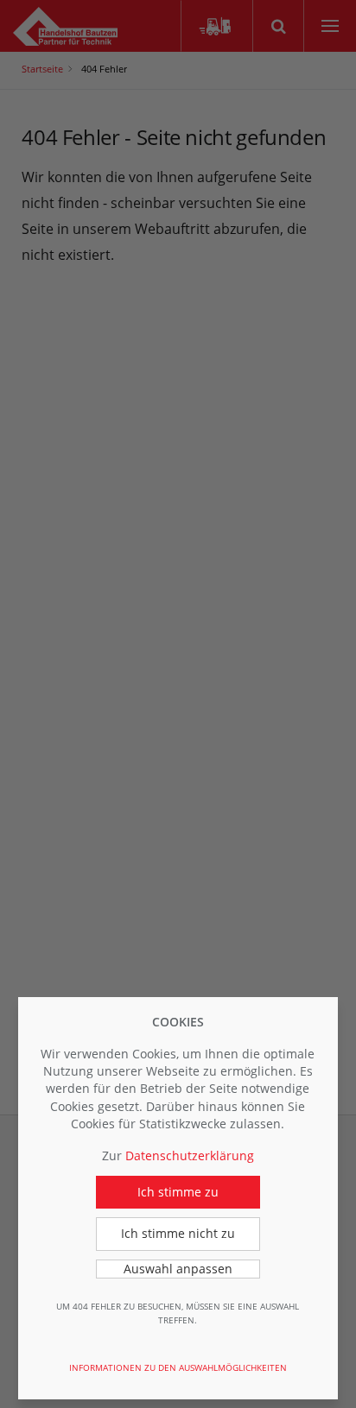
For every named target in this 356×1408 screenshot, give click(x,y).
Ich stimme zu (178, 1192)
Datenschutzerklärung (189, 1155)
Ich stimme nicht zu (178, 1233)
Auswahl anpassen (178, 1268)
